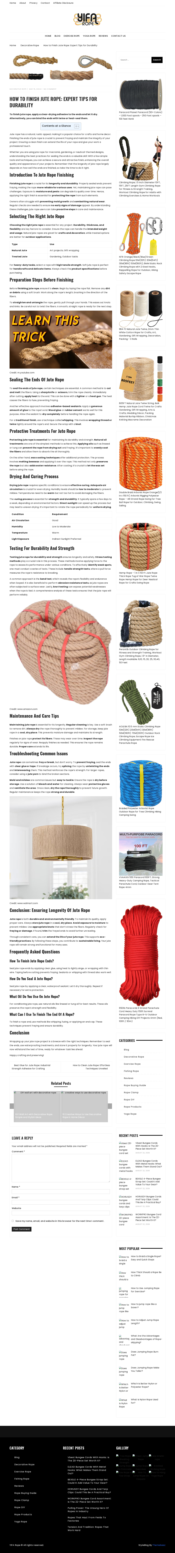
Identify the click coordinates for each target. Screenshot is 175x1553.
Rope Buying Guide (135, 1085)
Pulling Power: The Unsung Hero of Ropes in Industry (88, 1509)
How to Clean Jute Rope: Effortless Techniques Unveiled (91, 1067)
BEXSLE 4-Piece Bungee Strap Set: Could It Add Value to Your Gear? (148, 1181)
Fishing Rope (131, 1071)
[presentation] (12, 1106)
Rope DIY (129, 1099)
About (22, 3)
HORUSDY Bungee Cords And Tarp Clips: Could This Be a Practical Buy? (148, 1199)
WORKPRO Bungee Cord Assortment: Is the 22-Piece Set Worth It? (148, 1217)
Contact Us (118, 35)
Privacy (33, 3)
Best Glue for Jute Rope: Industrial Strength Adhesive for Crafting (31, 1067)
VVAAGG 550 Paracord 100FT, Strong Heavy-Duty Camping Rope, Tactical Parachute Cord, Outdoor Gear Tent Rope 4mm (139, 882)
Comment (18, 1151)
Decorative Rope (18, 89)
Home (13, 3)
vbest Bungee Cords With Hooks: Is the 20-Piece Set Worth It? (147, 1145)
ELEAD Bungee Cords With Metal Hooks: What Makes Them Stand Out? (148, 1163)
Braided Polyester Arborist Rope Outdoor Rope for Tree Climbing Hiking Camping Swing (140, 812)
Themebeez (158, 1545)
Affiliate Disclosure (63, 3)
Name (16, 1186)
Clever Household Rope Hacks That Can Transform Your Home (84, 1116)
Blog (57, 35)
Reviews (103, 35)
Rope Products (133, 1106)
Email (15, 1197)
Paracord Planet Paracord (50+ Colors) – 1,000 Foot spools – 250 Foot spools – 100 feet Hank (140, 115)
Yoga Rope (89, 35)
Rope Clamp (131, 1092)
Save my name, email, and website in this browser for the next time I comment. (59, 1221)
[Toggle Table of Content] (75, 126)
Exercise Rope (72, 35)
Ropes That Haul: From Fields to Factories (87, 1519)
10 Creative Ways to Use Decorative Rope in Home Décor (34, 1116)
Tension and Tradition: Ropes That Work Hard (88, 1528)
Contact (45, 3)
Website (16, 1208)
